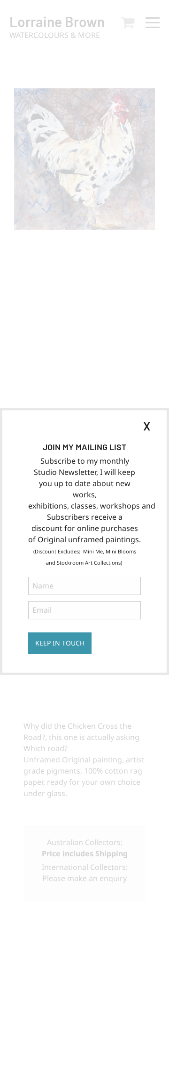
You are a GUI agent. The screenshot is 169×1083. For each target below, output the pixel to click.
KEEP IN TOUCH (59, 642)
